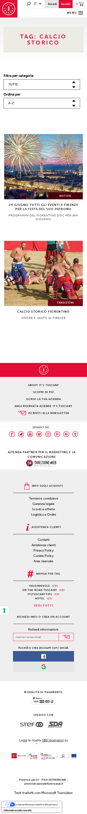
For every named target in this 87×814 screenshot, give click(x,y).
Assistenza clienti (44, 545)
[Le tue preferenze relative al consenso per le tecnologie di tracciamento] (4, 610)
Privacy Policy (43, 550)
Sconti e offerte (43, 509)
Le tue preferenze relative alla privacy (36, 804)
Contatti (43, 540)
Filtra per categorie (18, 76)
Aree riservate (43, 561)
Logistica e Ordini (43, 515)
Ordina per (11, 94)
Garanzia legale (43, 504)
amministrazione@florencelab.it (43, 783)
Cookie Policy (43, 556)
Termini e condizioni (43, 498)
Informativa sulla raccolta (18, 810)
